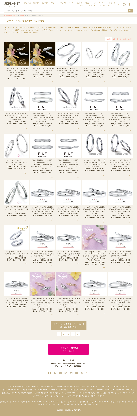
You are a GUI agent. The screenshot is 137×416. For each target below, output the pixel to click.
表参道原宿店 (63, 390)
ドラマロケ (87, 393)
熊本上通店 (6, 393)
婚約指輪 (51, 387)
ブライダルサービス (114, 393)
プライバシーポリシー (52, 396)
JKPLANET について (105, 5)
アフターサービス (129, 393)
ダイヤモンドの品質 (99, 393)
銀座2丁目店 (53, 390)
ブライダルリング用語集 (11, 390)
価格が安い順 (127, 39)
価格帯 (116, 387)
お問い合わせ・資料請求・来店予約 (92, 396)
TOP (11, 387)
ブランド (89, 387)
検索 (130, 11)
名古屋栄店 (99, 390)
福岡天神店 (130, 390)
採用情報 (75, 396)
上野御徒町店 (74, 390)
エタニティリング (70, 387)
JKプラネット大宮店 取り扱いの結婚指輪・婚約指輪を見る (68, 325)
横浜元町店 (84, 390)
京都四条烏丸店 (119, 390)
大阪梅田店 (108, 390)
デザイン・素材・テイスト (103, 387)
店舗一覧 (112, 3)
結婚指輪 (59, 387)
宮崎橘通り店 (16, 393)
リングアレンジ (38, 396)
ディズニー (81, 387)
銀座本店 (44, 390)
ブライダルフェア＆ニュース (71, 393)
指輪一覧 (43, 387)
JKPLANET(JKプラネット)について (26, 387)
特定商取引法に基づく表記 (51, 393)
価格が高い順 (117, 39)
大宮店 (92, 390)
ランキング (124, 387)
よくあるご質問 (26, 390)
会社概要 (37, 393)
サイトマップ (66, 396)
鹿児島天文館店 (27, 393)
